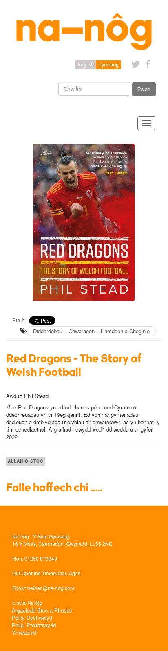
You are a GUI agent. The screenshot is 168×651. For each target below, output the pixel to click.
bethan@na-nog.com (50, 587)
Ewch (143, 89)
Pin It (18, 320)
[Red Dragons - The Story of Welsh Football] (84, 222)
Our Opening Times (33, 573)
